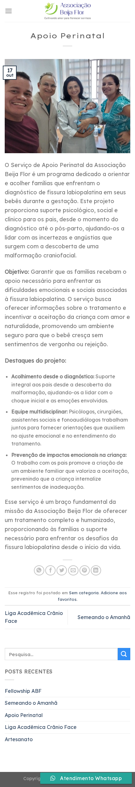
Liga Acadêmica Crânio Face (41, 727)
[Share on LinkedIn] (96, 570)
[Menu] (8, 11)
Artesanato (19, 739)
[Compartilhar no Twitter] (62, 570)
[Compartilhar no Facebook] (50, 570)
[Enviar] (124, 654)
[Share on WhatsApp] (39, 570)
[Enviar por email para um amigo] (73, 570)
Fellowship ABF (23, 691)
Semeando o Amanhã (104, 617)
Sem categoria (84, 592)
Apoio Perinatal (24, 715)
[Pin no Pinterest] (84, 570)
